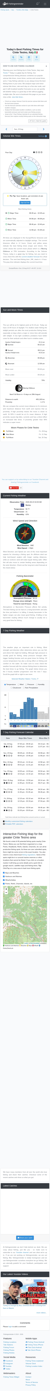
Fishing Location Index (34, 1366)
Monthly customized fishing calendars (19, 821)
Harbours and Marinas (13, 876)
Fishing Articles (8, 1353)
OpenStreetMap (34, 943)
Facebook (9, 1361)
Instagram (9, 1363)
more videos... (42, 1313)
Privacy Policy (31, 1385)
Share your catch (25, 1238)
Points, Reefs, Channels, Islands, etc (18, 884)
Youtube (8, 1366)
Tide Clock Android (34, 1347)
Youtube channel (22, 1252)
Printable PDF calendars (14, 824)
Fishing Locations (9, 1342)
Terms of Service (32, 1382)
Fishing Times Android (35, 1342)
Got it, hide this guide (39, 121)
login (10, 1326)
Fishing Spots (5, 10)
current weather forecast (31, 257)
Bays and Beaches (12, 873)
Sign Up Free (25, 202)
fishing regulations (28, 855)
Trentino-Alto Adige (22, 10)
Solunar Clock (31, 1363)
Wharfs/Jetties (10, 880)
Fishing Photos (8, 1350)
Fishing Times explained (34, 1361)
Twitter (7, 1369)
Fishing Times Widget (11, 1377)
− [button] (6, 892)
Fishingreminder (15, 4)
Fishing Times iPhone (35, 1345)
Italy (12, 10)
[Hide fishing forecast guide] (46, 66)
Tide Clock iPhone (34, 1350)
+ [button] (6, 889)
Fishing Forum (8, 1347)
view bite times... (18, 97)
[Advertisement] (25, 28)
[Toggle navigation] (45, 4)
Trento (5, 73)
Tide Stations (8, 1345)
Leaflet (26, 943)
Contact (28, 1377)
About (28, 1380)
